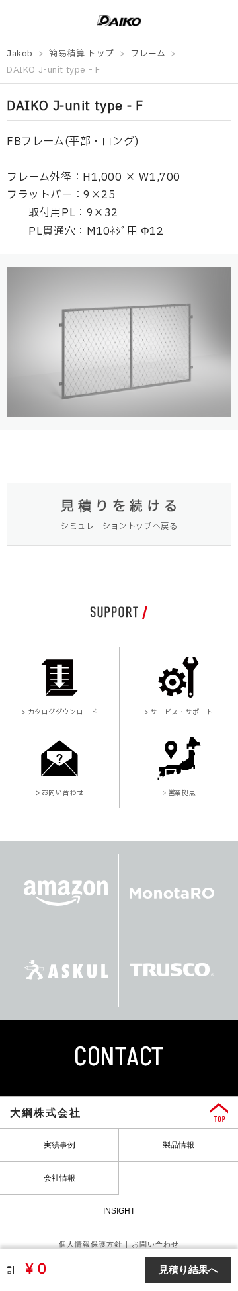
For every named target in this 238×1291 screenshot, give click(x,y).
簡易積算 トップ (81, 53)
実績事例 (59, 1144)
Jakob (20, 53)
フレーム (147, 53)
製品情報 (178, 1144)
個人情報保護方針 (90, 1244)
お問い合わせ (155, 1244)
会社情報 (59, 1178)
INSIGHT (119, 1211)
